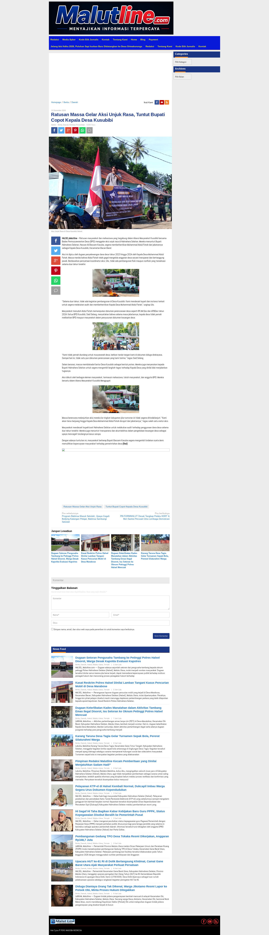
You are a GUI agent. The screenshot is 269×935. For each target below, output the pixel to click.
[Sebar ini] (54, 130)
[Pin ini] (75, 130)
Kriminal (72, 125)
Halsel (89, 664)
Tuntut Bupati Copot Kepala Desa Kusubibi (126, 506)
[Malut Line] (111, 18)
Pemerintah (80, 125)
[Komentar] (89, 130)
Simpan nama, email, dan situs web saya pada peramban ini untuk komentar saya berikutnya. (94, 629)
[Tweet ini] (61, 130)
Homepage (56, 102)
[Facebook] (157, 102)
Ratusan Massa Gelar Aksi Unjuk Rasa (82, 506)
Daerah (74, 102)
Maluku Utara (98, 664)
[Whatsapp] (82, 130)
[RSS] (167, 102)
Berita (66, 102)
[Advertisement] (110, 75)
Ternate (107, 664)
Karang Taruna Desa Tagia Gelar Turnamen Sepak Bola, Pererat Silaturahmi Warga (155, 556)
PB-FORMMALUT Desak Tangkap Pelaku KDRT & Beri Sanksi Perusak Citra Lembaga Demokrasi (145, 516)
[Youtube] (162, 102)
